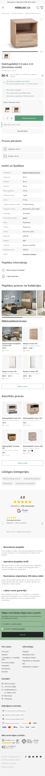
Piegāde (25, 652)
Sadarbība (5, 666)
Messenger (8, 696)
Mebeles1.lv (6, 13)
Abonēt (22, 635)
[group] (22, 519)
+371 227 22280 (10, 687)
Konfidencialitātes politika (11, 760)
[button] (22, 2)
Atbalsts (5, 655)
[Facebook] (27, 757)
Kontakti (5, 672)
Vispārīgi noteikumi (29, 254)
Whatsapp (8, 699)
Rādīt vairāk (22, 386)
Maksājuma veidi (28, 655)
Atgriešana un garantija (31, 661)
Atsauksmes (6, 669)
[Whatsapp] (41, 757)
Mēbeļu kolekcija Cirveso (33, 13)
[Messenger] (38, 757)
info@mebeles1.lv (10, 690)
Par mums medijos (8, 663)
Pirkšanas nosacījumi (9, 763)
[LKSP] (27, 236)
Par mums (5, 652)
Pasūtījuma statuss (29, 658)
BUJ (23, 664)
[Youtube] (34, 757)
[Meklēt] (38, 8)
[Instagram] (30, 757)
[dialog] (22, 82)
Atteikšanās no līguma (30, 667)
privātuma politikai (18, 629)
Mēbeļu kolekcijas (17, 13)
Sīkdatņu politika (8, 767)
